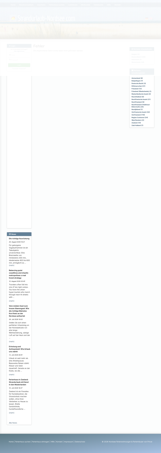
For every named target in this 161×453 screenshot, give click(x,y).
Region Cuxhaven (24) (140, 117)
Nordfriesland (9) (138, 102)
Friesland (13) (137, 89)
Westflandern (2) (138, 120)
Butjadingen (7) (137, 81)
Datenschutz (80, 442)
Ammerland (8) (137, 78)
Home (11, 442)
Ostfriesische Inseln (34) (141, 112)
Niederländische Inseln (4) (141, 94)
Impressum (68, 442)
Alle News (13, 423)
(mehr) (11, 265)
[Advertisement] (19, 114)
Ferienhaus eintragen (40, 442)
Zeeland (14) (136, 123)
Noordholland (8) (138, 97)
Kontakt (59, 442)
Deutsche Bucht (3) (139, 83)
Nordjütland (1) (137, 109)
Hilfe (52, 442)
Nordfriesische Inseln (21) (141, 99)
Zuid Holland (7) (137, 125)
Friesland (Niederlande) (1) (141, 91)
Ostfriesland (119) (138, 115)
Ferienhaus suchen (22, 442)
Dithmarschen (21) (138, 86)
